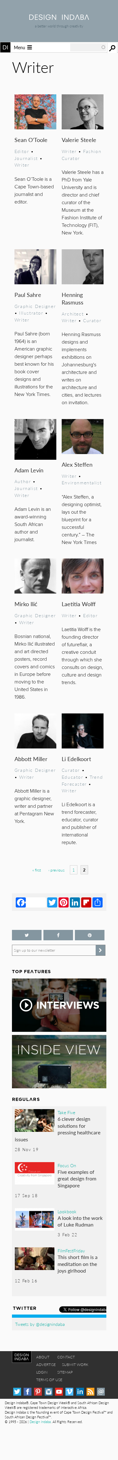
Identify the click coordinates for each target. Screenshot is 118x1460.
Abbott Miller (31, 759)
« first (36, 870)
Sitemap (65, 1372)
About (42, 1357)
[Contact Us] (101, 1392)
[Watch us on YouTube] (59, 1392)
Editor (21, 151)
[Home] (59, 17)
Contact (66, 1357)
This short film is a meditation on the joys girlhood (78, 1263)
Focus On (67, 1165)
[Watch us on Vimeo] (69, 1392)
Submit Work (75, 1364)
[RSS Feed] (90, 1392)
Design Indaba (40, 1421)
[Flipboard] (86, 902)
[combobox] (88, 47)
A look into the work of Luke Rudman (80, 1221)
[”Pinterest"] (89, 935)
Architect (73, 313)
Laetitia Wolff (79, 604)
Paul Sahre (27, 295)
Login (42, 1372)
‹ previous (56, 870)
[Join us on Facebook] (58, 935)
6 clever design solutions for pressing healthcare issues (58, 1129)
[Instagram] (49, 1392)
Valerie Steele (79, 140)
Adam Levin (28, 470)
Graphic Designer (35, 306)
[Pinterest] (64, 902)
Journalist (26, 158)
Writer (22, 165)
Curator (92, 320)
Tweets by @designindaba (40, 1324)
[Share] (98, 902)
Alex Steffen (77, 464)
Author (22, 481)
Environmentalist (82, 482)
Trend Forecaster (82, 780)
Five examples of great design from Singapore (77, 1178)
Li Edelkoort (76, 759)
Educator (72, 777)
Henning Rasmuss (72, 298)
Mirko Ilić (25, 604)
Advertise (46, 1364)
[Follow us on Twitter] (27, 935)
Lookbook (67, 1211)
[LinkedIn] (75, 902)
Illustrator (31, 313)
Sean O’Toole (31, 140)
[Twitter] (52, 902)
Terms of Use (49, 1379)
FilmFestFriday (71, 1250)
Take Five (66, 1112)
